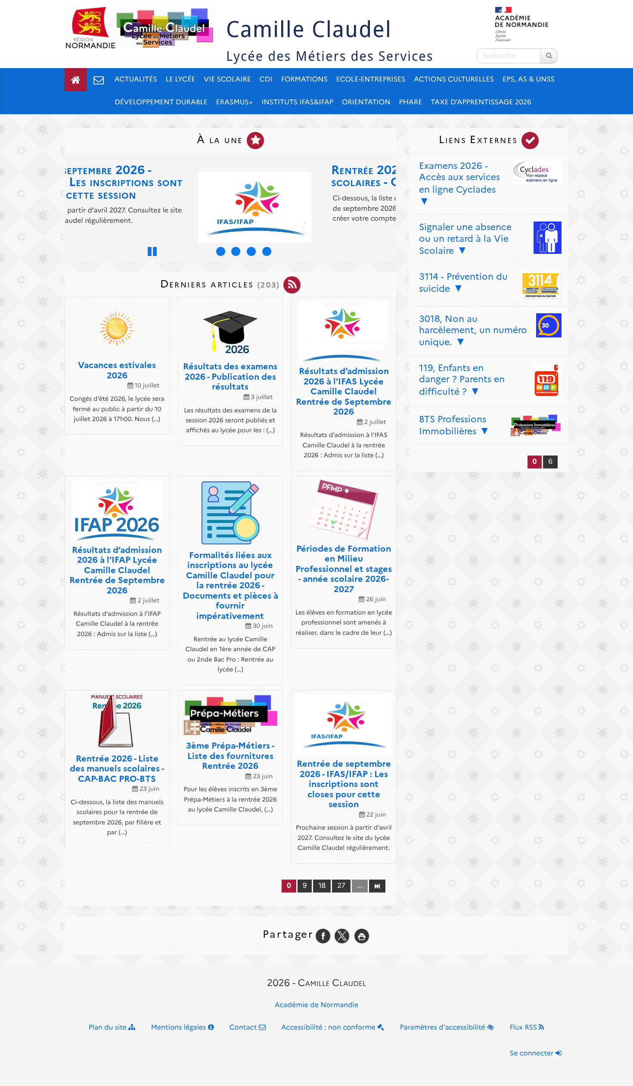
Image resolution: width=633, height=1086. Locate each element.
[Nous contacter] (98, 79)
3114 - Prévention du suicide (463, 282)
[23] (377, 886)
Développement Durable (161, 102)
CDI (266, 79)
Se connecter (532, 1053)
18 (322, 886)
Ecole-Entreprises (370, 79)
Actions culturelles (454, 79)
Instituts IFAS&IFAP (297, 102)
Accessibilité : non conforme (329, 1028)
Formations (304, 79)
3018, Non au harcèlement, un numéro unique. (473, 330)
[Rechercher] (549, 55)
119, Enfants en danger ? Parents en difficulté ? (462, 379)
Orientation (366, 102)
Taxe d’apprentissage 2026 (481, 102)
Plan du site (109, 1028)
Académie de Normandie (317, 1005)
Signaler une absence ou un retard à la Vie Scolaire (465, 239)
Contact (244, 1028)
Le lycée (180, 79)
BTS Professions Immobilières (452, 425)
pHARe (410, 102)
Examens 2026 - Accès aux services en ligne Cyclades (459, 177)
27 (341, 886)
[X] (342, 936)
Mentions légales (179, 1028)
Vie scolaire (227, 79)
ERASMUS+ (234, 102)
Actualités (136, 79)
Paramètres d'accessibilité (443, 1028)
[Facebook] (323, 936)
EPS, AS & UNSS (529, 79)
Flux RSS (524, 1028)
